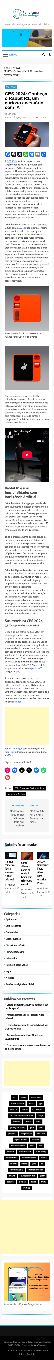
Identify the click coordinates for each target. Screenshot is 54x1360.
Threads (33, 1182)
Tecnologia (22, 1182)
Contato (31, 1354)
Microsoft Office (11, 1158)
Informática (11, 958)
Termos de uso (14, 1350)
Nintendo (13, 1164)
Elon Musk (16, 1122)
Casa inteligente (13, 925)
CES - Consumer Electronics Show (30, 788)
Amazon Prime (36, 1097)
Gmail (32, 1128)
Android (31, 1103)
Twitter (43, 1182)
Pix (42, 1164)
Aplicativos (11, 919)
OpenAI (34, 1164)
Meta (40, 1146)
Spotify (42, 1176)
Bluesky (25, 1109)
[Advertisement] (27, 726)
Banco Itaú (13, 1109)
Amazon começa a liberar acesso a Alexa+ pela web (10, 870)
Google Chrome (26, 1134)
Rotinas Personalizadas (36, 1170)
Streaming (10, 1182)
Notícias (11, 86)
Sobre (22, 1354)
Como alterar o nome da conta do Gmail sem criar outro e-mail (26, 873)
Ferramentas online (15, 951)
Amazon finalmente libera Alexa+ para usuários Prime (43, 872)
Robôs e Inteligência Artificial (20, 984)
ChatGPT (40, 1116)
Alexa (23, 227)
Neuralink (44, 1158)
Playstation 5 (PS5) (16, 1170)
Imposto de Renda (21, 1140)
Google (41, 1128)
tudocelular (10, 751)
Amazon (23, 1097)
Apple (40, 1103)
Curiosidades (12, 932)
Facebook (28, 1122)
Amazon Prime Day (17, 1103)
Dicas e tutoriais (13, 938)
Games (38, 1122)
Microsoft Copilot (25, 1152)
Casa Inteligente (37, 1109)
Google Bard (12, 1134)
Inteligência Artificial (16, 794)
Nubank (24, 1164)
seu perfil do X (34, 668)
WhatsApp (26, 1188)
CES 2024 (12, 161)
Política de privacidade (36, 1350)
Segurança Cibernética (27, 1176)
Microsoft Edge (41, 1152)
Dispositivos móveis (15, 945)
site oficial (17, 701)
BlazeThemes (39, 1345)
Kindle (32, 1146)
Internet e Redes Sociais (17, 964)
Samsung (12, 1176)
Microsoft (10, 1152)
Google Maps (40, 1134)
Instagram (35, 1140)
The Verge (17, 748)
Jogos (8, 971)
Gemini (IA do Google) (17, 1128)
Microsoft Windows (29, 1158)
